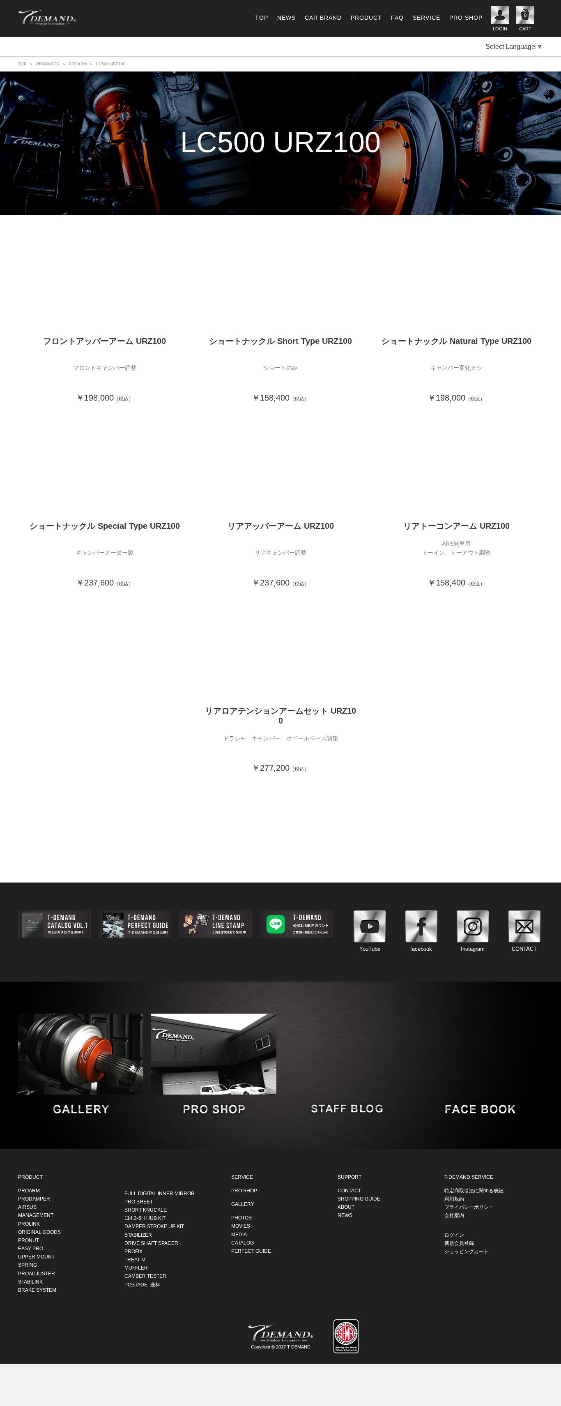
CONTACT (349, 1190)
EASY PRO (30, 1248)
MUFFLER (136, 1267)
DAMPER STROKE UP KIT (154, 1226)
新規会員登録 (459, 1243)
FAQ (397, 17)
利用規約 (454, 1198)
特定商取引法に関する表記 (474, 1190)
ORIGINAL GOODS (39, 1232)
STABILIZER (138, 1235)
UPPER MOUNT (36, 1256)
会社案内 (454, 1215)
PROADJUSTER (36, 1273)
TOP (261, 17)
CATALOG (242, 1242)
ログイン (454, 1235)
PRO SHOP (466, 17)
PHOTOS (241, 1217)
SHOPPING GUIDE (359, 1198)
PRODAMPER (34, 1198)
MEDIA (239, 1234)
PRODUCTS (47, 64)
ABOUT (346, 1207)
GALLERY (242, 1204)
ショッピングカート (466, 1251)
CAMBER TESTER (145, 1276)
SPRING (27, 1265)
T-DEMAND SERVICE (468, 1177)
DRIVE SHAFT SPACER (151, 1243)
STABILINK (30, 1281)
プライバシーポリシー (469, 1207)
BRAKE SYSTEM (37, 1290)
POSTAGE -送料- (143, 1284)
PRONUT (28, 1240)
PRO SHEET (138, 1201)
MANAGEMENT (35, 1215)
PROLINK (29, 1223)
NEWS (286, 17)
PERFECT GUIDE (251, 1251)
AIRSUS (27, 1207)
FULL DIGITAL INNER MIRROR (159, 1193)
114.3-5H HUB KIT (145, 1218)
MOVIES (240, 1226)
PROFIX (133, 1251)
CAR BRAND (323, 17)
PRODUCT (366, 17)
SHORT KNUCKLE (145, 1209)
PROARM (78, 64)
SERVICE (426, 17)
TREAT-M (134, 1259)
